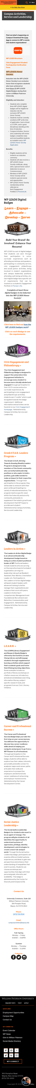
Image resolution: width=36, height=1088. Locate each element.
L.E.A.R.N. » (10, 646)
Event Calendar (9, 1030)
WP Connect (13, 1061)
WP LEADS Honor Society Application (18, 143)
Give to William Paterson (12, 1037)
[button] (28, 1081)
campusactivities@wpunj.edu (18, 923)
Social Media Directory (12, 1041)
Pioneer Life (17, 286)
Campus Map (8, 1016)
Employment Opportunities (13, 1012)
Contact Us (7, 1019)
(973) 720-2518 (18, 914)
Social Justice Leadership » (11, 823)
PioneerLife (22, 192)
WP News (7, 1034)
